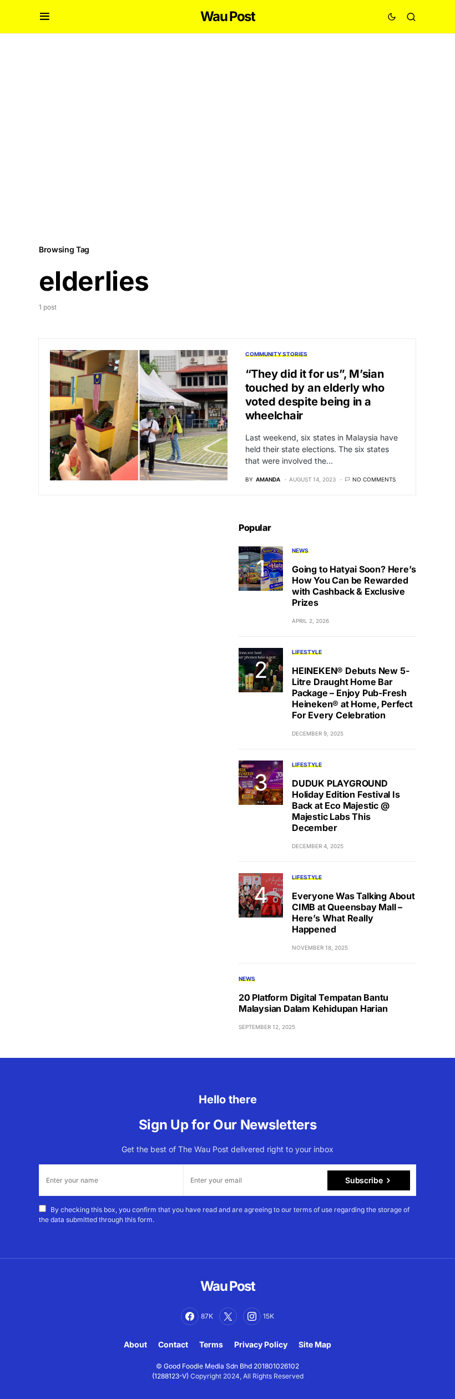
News (300, 550)
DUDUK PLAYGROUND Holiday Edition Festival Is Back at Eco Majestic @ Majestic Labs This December (346, 805)
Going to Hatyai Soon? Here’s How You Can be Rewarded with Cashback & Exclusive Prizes (354, 586)
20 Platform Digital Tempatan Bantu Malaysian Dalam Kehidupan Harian (313, 1003)
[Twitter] (228, 1316)
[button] (44, 16)
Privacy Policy (260, 1344)
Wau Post (227, 16)
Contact (173, 1344)
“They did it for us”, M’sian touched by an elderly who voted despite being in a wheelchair (315, 394)
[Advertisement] (227, 138)
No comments (374, 479)
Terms (211, 1344)
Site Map (315, 1344)
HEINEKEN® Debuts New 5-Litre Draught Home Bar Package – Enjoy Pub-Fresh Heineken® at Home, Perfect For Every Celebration (352, 693)
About (135, 1344)
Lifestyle (307, 651)
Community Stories (276, 354)
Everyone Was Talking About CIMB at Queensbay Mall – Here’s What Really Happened (353, 912)
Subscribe (363, 1180)
